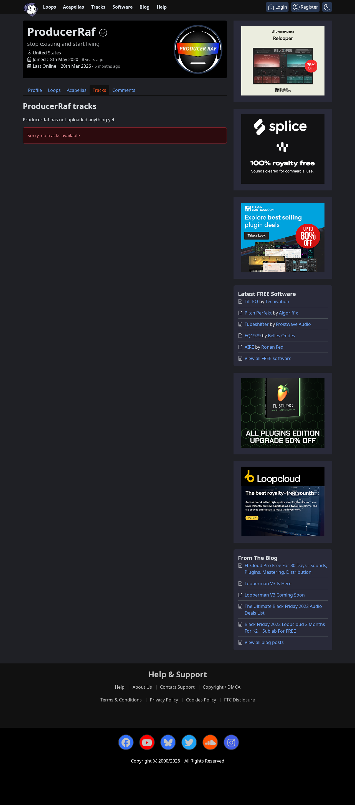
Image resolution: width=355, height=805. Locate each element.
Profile (35, 90)
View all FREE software (268, 358)
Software (123, 7)
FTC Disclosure (239, 700)
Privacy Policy (164, 700)
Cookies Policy (201, 700)
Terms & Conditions (121, 700)
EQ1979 (253, 336)
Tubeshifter (257, 324)
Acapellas (73, 7)
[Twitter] (189, 742)
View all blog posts (264, 642)
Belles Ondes (281, 336)
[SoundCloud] (210, 742)
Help (162, 7)
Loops (49, 7)
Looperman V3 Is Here (268, 583)
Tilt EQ (251, 301)
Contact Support (177, 687)
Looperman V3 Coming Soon (275, 595)
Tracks (98, 7)
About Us (142, 687)
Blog (144, 7)
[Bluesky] (168, 742)
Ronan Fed (272, 347)
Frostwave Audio (293, 324)
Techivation (277, 301)
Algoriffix (288, 313)
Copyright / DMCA (221, 687)
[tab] (35, 90)
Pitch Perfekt (258, 313)
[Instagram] (231, 742)
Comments (123, 90)
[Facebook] (126, 742)
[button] (327, 7)
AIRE (249, 347)
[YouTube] (147, 742)
